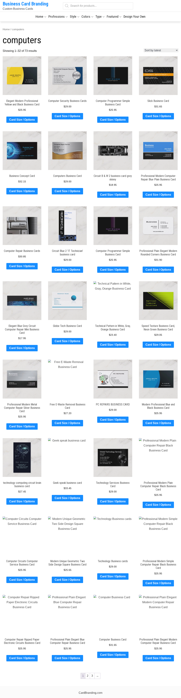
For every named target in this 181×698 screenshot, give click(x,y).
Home (39, 17)
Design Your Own (134, 17)
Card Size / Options (22, 119)
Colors (85, 17)
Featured (112, 17)
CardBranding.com (90, 692)
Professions (56, 17)
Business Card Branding (25, 4)
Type (98, 17)
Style (73, 17)
